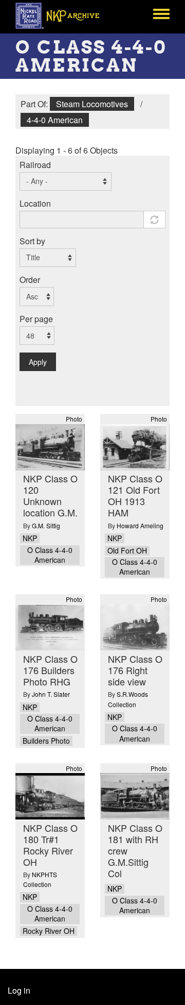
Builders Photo (46, 741)
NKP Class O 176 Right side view (135, 670)
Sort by (32, 241)
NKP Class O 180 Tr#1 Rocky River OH (50, 844)
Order (30, 279)
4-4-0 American (55, 120)
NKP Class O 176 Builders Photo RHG (50, 670)
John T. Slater (51, 694)
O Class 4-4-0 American (49, 555)
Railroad (35, 165)
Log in (19, 990)
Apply (38, 362)
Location (35, 203)
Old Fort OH (127, 551)
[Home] (62, 15)
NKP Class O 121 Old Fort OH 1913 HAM (135, 495)
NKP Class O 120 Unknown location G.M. (50, 495)
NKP (30, 538)
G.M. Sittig (46, 525)
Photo (74, 418)
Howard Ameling (140, 525)
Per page (36, 319)
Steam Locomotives (92, 104)
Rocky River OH (49, 931)
